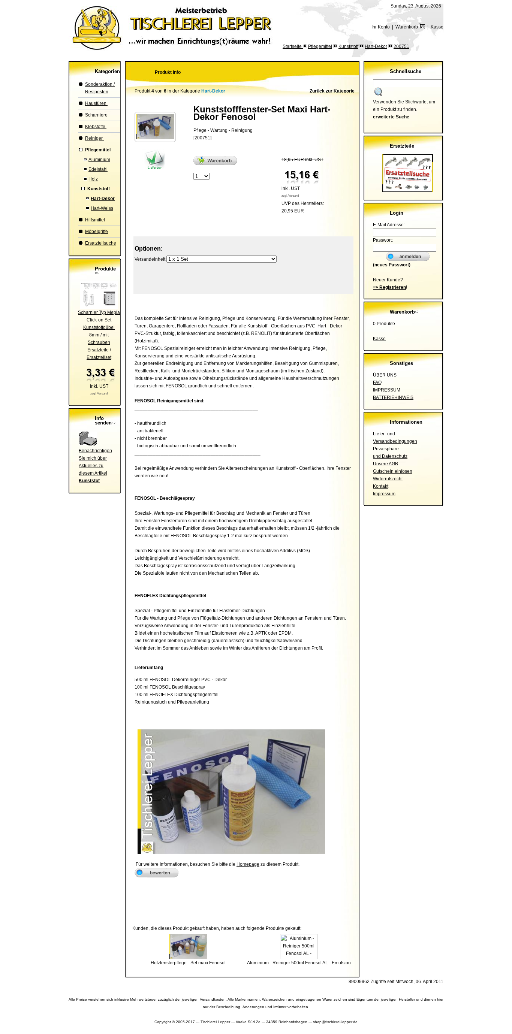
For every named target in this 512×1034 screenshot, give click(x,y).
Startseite (293, 46)
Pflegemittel (320, 46)
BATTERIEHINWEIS (393, 397)
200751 (401, 46)
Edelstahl (98, 169)
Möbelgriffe (96, 231)
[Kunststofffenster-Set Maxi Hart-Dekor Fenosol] (155, 137)
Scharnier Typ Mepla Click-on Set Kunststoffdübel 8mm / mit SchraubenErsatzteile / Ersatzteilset (99, 335)
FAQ (377, 382)
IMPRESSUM (386, 390)
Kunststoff (348, 46)
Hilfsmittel (95, 220)
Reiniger (94, 138)
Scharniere (97, 115)
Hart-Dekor (376, 46)
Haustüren (96, 103)
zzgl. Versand (99, 393)
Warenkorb (407, 27)
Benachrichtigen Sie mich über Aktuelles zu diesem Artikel (95, 465)
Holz (93, 179)
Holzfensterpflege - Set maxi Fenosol (188, 962)
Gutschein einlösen (392, 471)
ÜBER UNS (385, 375)
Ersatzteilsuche (100, 243)
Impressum (384, 493)
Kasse (437, 27)
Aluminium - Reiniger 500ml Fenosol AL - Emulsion (299, 962)
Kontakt (380, 486)
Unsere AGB (385, 463)
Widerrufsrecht (388, 478)
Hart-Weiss (102, 208)
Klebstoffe (95, 126)
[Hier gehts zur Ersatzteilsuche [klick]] (407, 190)
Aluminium (99, 159)
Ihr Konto (380, 27)
